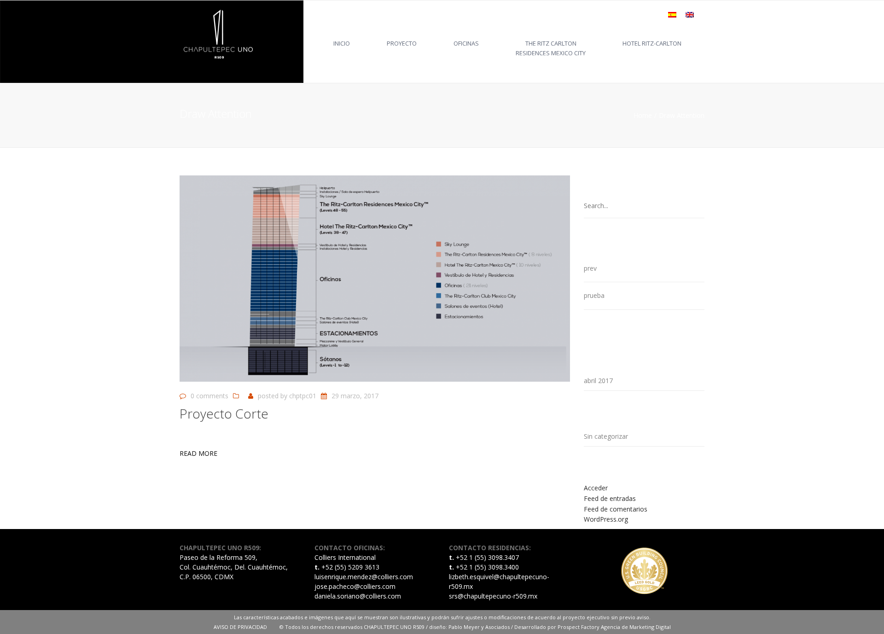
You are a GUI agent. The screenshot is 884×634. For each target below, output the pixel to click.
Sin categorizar (606, 436)
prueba (594, 295)
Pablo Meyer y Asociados (479, 626)
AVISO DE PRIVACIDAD (246, 626)
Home (643, 115)
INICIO (341, 43)
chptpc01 (302, 395)
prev (590, 268)
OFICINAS (466, 43)
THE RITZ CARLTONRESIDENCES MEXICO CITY (551, 48)
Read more (198, 453)
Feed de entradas (610, 498)
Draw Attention (681, 115)
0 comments (209, 395)
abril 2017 (598, 380)
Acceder (596, 487)
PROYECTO (402, 43)
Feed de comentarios (615, 509)
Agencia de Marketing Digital (636, 626)
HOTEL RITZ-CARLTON (651, 43)
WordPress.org (606, 519)
